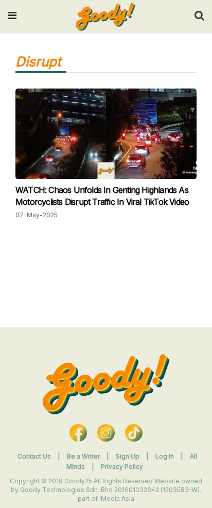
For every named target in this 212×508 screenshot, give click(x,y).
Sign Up (128, 456)
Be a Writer (83, 456)
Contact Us (34, 456)
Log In (165, 456)
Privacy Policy (122, 466)
